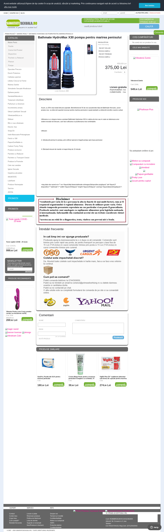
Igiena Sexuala (13, 169)
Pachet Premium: (105, 54)
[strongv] (26, 332)
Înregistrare (155, 13)
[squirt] (144, 172)
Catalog (13, 38)
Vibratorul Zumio (137, 79)
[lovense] (13, 332)
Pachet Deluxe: (105, 48)
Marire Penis (22, 34)
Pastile (10, 46)
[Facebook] (135, 20)
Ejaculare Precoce (14, 69)
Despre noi (14, 13)
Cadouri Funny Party (15, 146)
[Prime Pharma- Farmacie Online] (89, 511)
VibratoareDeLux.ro (15, 115)
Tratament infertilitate (16, 100)
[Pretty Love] (136, 177)
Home (6, 13)
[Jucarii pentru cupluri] (140, 181)
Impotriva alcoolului (15, 173)
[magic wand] (12, 329)
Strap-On (11, 131)
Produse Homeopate (15, 184)
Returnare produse (33, 516)
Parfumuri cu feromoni (16, 104)
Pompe (10, 65)
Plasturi (11, 62)
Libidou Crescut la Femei (17, 81)
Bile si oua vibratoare (15, 123)
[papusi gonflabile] (144, 174)
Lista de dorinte (32, 521)
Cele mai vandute (14, 165)
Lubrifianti (11, 181)
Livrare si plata (32, 514)
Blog (23, 13)
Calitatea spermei (14, 77)
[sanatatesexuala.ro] (21, 28)
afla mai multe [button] (10, 7)
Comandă (58, 385)
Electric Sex (12, 127)
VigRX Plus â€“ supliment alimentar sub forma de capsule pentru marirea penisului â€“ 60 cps (113, 377)
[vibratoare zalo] (13, 336)
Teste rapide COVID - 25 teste (17, 240)
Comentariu (80, 320)
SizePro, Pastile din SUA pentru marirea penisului (48, 377)
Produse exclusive (15, 150)
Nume (41, 320)
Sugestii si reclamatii (34, 523)
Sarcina (10, 188)
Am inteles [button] (149, 5)
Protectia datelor (55, 525)
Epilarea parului (13, 92)
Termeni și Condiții (56, 516)
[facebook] (132, 155)
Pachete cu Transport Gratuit (18, 158)
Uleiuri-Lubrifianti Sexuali (17, 112)
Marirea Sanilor (13, 85)
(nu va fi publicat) (60, 336)
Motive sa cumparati (57, 521)
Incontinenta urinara (15, 108)
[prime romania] (145, 124)
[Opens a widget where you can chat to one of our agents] (154, 527)
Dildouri (10, 119)
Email (41, 329)
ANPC (52, 523)
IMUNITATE (12, 177)
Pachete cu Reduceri (16, 58)
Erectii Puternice (14, 73)
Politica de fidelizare (34, 518)
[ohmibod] (144, 167)
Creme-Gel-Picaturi (15, 50)
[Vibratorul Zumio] (142, 66)
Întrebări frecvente (15, 523)
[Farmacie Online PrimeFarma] (119, 511)
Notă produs (44, 339)
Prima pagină (10, 34)
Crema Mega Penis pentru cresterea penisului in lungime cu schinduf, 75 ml (82, 377)
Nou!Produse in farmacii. (35, 525)
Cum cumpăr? (14, 521)
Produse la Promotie (15, 161)
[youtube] (137, 155)
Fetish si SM (12, 138)
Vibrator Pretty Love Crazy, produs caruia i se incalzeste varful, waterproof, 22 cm (18, 311)
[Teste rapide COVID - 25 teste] (17, 228)
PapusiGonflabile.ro (15, 142)
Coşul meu (13, 518)
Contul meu (13, 516)
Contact (12, 514)
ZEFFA (10, 192)
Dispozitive (12, 54)
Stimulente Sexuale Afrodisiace (19, 88)
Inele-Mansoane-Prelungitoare (19, 135)
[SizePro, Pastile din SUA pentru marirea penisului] (48, 364)
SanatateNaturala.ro (15, 96)
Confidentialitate (55, 518)
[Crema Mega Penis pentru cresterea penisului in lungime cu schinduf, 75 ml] (80, 364)
